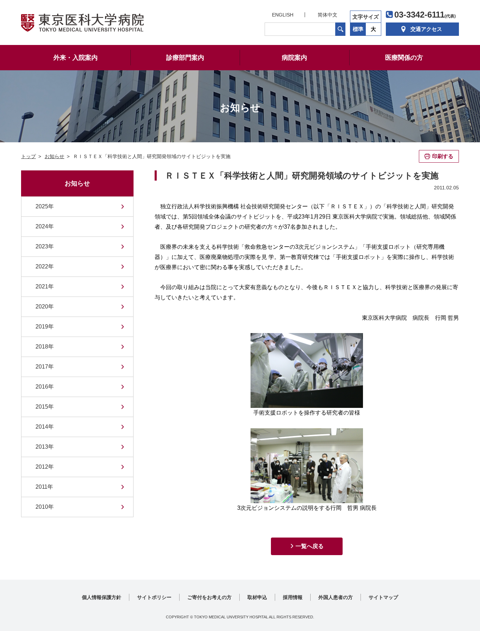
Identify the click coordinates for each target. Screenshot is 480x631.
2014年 (44, 427)
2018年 (44, 347)
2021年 (44, 287)
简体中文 (327, 15)
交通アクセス (426, 29)
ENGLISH (282, 15)
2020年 (44, 307)
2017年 (44, 367)
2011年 (44, 487)
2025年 (44, 206)
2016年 (44, 387)
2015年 (44, 407)
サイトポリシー (154, 597)
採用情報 (293, 597)
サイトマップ (383, 597)
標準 (358, 29)
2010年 (44, 507)
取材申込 (257, 597)
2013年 (44, 447)
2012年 (44, 467)
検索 (340, 29)
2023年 (44, 246)
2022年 (44, 266)
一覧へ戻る (310, 546)
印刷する (442, 156)
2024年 (44, 226)
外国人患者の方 (335, 597)
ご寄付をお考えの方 (209, 597)
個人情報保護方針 (101, 597)
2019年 (44, 327)
